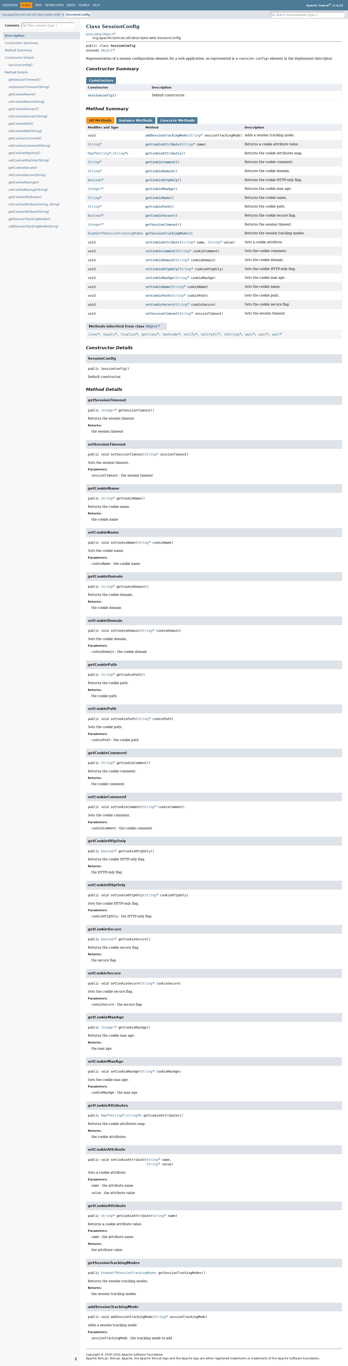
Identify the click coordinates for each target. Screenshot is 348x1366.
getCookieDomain (159, 171)
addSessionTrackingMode (166, 135)
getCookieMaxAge (159, 189)
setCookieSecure (159, 304)
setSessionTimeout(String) (29, 87)
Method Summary (18, 50)
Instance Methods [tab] (135, 120)
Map (91, 153)
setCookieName (157, 287)
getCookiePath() (21, 123)
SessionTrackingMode (123, 233)
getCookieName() (22, 94)
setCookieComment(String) (29, 145)
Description (14, 35)
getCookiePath (157, 206)
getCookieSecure (159, 215)
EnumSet (94, 233)
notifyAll (209, 334)
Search (84, 5)
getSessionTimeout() (24, 79)
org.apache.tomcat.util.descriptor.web (31, 14)
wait (249, 334)
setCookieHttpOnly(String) (29, 160)
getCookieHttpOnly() (24, 153)
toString (231, 334)
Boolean (94, 180)
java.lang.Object (99, 34)
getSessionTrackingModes (167, 233)
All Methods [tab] (100, 120)
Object (106, 50)
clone (92, 334)
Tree (38, 5)
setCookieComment (160, 251)
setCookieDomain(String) (28, 116)
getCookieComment (160, 162)
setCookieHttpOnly (161, 269)
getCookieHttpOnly (161, 180)
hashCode (170, 334)
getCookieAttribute (162, 144)
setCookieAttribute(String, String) (34, 204)
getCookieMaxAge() (24, 182)
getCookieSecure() (23, 167)
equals (109, 334)
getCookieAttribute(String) (29, 211)
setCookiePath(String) (25, 131)
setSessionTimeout (161, 313)
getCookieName (157, 198)
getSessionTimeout (161, 224)
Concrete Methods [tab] (177, 120)
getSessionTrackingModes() (29, 219)
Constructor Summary (21, 43)
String (194, 135)
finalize (128, 334)
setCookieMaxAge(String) (28, 189)
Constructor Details (19, 57)
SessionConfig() (20, 65)
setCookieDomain (159, 260)
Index (71, 5)
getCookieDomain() (24, 109)
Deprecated (54, 5)
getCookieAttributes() (25, 197)
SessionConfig (78, 14)
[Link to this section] (142, 68)
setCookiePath (157, 295)
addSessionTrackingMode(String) (33, 226)
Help (96, 5)
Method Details (16, 72)
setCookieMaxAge (159, 278)
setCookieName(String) (27, 101)
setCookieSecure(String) (27, 175)
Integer (94, 189)
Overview (10, 5)
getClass (149, 334)
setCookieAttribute (162, 242)
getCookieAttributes (163, 153)
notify (189, 334)
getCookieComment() (25, 138)
